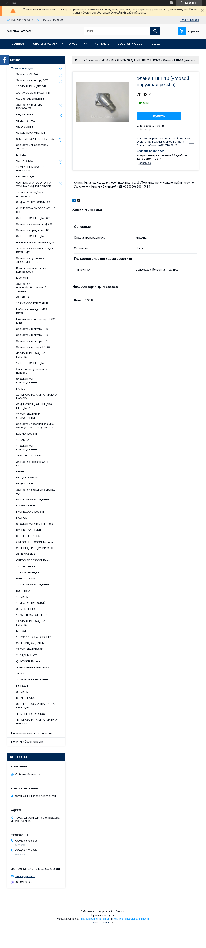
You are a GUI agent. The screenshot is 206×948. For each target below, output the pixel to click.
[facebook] (74, 201)
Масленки (22, 277)
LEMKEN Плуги (25, 176)
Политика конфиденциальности (130, 918)
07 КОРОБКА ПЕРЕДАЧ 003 (33, 218)
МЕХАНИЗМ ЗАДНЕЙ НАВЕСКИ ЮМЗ (135, 60)
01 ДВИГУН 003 (25, 120)
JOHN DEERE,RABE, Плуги (32, 667)
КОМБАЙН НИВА (26, 505)
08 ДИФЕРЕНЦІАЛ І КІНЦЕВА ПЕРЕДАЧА (34, 406)
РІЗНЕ (20, 471)
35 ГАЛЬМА (23, 691)
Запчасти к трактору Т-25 (32, 341)
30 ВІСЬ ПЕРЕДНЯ (27, 608)
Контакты (102, 43)
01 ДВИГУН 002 (25, 483)
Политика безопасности (27, 741)
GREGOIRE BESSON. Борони (34, 542)
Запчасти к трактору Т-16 (32, 334)
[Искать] (155, 31)
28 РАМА (21, 673)
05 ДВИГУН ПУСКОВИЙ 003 (33, 202)
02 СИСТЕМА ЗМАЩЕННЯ (32, 499)
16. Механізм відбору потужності (29, 194)
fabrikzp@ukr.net (25, 876)
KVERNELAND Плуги (29, 529)
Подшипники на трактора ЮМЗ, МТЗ (36, 321)
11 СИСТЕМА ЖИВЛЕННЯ (32, 615)
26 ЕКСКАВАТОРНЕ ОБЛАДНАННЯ (28, 416)
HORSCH (22, 685)
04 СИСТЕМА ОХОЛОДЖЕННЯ (27, 380)
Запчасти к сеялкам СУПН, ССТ (33, 463)
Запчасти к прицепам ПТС (32, 230)
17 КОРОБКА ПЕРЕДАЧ (30, 363)
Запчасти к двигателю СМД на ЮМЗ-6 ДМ (35, 250)
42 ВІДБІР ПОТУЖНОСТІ (31, 713)
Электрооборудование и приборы (31, 371)
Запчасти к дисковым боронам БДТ (35, 491)
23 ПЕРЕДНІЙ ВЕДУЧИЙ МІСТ (34, 548)
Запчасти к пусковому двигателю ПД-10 (30, 260)
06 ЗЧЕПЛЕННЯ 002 (28, 536)
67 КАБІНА (22, 297)
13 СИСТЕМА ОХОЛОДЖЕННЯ (27, 447)
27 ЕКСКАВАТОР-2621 (30, 649)
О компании (78, 43)
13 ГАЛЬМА (23, 596)
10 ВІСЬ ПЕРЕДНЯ (27, 572)
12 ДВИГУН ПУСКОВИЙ (31, 602)
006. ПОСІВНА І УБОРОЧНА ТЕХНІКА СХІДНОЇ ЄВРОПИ (33, 184)
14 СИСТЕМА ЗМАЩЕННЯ (32, 584)
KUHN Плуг (23, 590)
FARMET (21, 388)
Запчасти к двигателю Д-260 (34, 224)
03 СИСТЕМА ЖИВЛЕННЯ (32, 132)
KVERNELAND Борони (30, 511)
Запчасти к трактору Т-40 (32, 328)
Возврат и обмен (131, 43)
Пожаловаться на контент (96, 918)
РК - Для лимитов (27, 477)
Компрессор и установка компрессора (31, 270)
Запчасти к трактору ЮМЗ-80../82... (29, 106)
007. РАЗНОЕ (24, 160)
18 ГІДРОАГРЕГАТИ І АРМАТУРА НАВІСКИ (36, 396)
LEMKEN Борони (26, 433)
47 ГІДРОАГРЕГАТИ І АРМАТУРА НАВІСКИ (36, 721)
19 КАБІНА (22, 439)
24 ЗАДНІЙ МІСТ (26, 655)
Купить (159, 116)
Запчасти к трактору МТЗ (32, 80)
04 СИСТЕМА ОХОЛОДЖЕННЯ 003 (35, 210)
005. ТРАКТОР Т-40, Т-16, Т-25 (35, 138)
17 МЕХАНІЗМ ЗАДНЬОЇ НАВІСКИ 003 (31, 168)
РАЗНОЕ (21, 517)
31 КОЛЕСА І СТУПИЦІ (30, 455)
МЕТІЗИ (21, 630)
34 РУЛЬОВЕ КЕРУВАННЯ (32, 679)
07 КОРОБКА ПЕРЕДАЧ (30, 236)
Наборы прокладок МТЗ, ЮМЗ (32, 311)
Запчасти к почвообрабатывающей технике (31, 287)
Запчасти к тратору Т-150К (33, 347)
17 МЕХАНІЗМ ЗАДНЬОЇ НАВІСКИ (31, 623)
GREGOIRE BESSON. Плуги (33, 560)
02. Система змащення (30, 98)
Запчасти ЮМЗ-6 (97, 60)
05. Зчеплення (25, 126)
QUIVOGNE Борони (28, 661)
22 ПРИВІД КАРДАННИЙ (31, 643)
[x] (78, 201)
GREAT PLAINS (25, 578)
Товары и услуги (44, 43)
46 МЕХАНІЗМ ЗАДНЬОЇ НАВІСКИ (31, 355)
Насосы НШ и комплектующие (35, 242)
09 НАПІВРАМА (25, 554)
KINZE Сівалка (25, 697)
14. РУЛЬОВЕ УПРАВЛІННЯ (33, 92)
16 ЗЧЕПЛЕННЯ (25, 566)
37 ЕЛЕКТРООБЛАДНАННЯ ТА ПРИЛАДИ (35, 705)
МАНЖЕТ (22, 154)
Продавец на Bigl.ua (103, 915)
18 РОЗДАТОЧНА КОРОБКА (34, 637)
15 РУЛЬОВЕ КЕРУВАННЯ (32, 303)
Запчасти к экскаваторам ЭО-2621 (32, 146)
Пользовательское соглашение (32, 733)
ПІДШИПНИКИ (24, 114)
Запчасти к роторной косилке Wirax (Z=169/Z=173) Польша (35, 425)
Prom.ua (120, 911)
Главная (17, 43)
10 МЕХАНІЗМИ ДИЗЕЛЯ (31, 86)
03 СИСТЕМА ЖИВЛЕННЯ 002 (35, 523)
